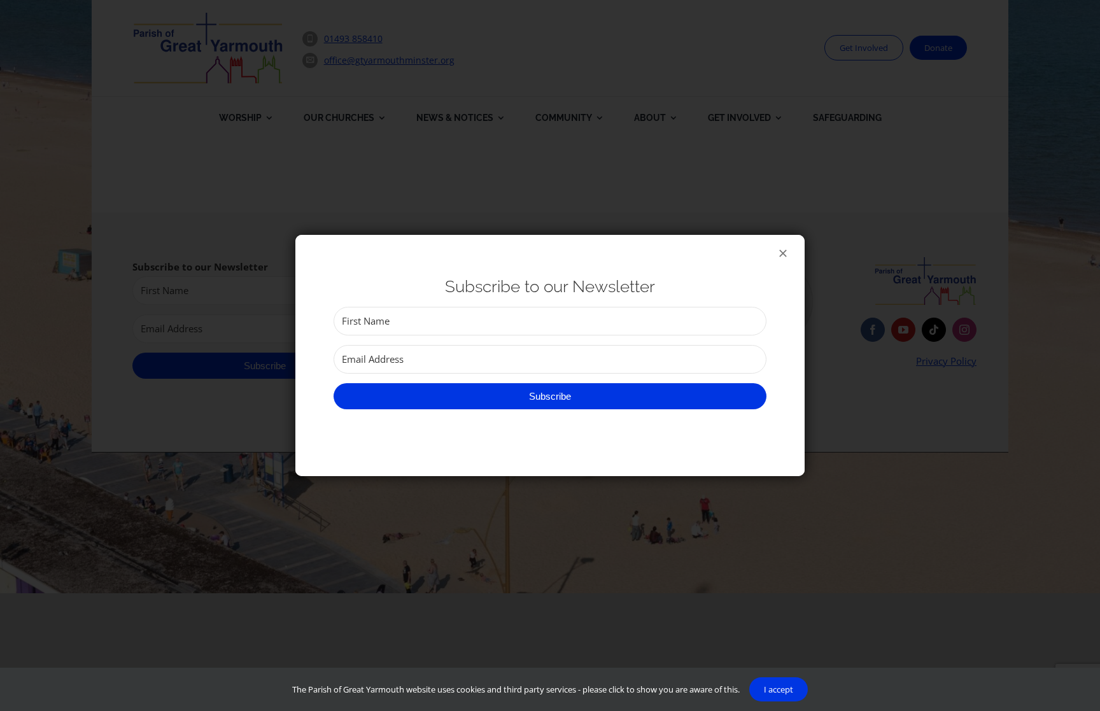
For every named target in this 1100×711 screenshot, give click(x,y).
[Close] (783, 253)
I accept (778, 689)
